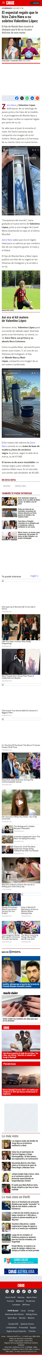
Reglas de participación (16, 1331)
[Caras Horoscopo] (21, 1273)
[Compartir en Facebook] (16, 98)
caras (21, 1028)
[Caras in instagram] (7, 1291)
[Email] (37, 98)
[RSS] (29, 1291)
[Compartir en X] (22, 98)
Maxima (31, 1318)
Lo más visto (10, 1136)
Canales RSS (13, 1324)
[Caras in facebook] (12, 1291)
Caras (23, 1310)
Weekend (20, 1301)
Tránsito (32, 1331)
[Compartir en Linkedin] (32, 98)
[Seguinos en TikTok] (24, 1291)
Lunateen (16, 1304)
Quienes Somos (27, 1324)
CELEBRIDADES (7, 8)
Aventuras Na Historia (14, 1314)
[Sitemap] (35, 1291)
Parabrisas (30, 1301)
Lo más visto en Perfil (16, 1197)
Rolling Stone (31, 1314)
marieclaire (21, 993)
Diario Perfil (10, 1297)
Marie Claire (32, 1297)
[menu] (3, 3)
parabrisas (21, 1064)
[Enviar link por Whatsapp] (27, 98)
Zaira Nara (11, 105)
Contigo (31, 1310)
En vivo (36, 3)
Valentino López (20, 486)
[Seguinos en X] (18, 1291)
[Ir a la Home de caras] (10, 4)
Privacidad (23, 1327)
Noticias (21, 1297)
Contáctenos (11, 1327)
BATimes (26, 1304)
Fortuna (10, 1301)
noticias (21, 959)
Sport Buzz (12, 1318)
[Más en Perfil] (15, 952)
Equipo (33, 1327)
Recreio (22, 1318)
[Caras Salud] (21, 1263)
